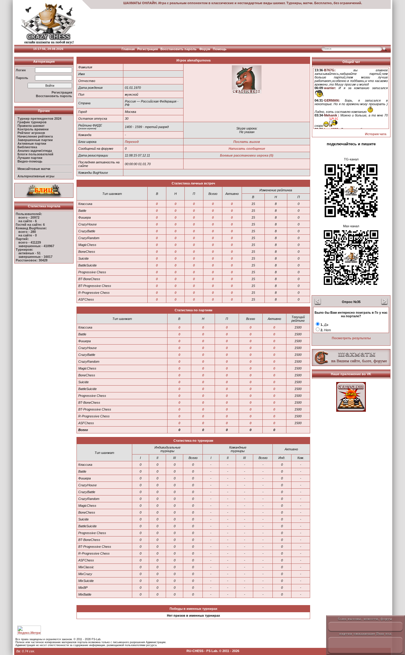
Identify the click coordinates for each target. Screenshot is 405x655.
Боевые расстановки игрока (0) (246, 155)
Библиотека (27, 147)
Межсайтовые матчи (33, 169)
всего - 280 (27, 231)
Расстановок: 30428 (31, 260)
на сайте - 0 (27, 235)
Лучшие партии (29, 158)
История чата (375, 134)
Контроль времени (33, 129)
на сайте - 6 (27, 221)
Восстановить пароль (178, 49)
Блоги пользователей (35, 154)
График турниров (32, 122)
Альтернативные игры (35, 176)
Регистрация (147, 49)
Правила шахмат (30, 125)
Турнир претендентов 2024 (39, 118)
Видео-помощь (29, 161)
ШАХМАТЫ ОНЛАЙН (140, 3)
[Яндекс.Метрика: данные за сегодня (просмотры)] (29, 630)
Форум (204, 49)
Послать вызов (246, 141)
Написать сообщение (247, 148)
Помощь (220, 49)
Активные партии (31, 143)
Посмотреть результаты (351, 338)
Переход (132, 141)
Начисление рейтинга (35, 136)
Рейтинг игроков (31, 133)
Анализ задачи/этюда (34, 150)
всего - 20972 (28, 217)
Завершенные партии (35, 140)
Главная (128, 49)
